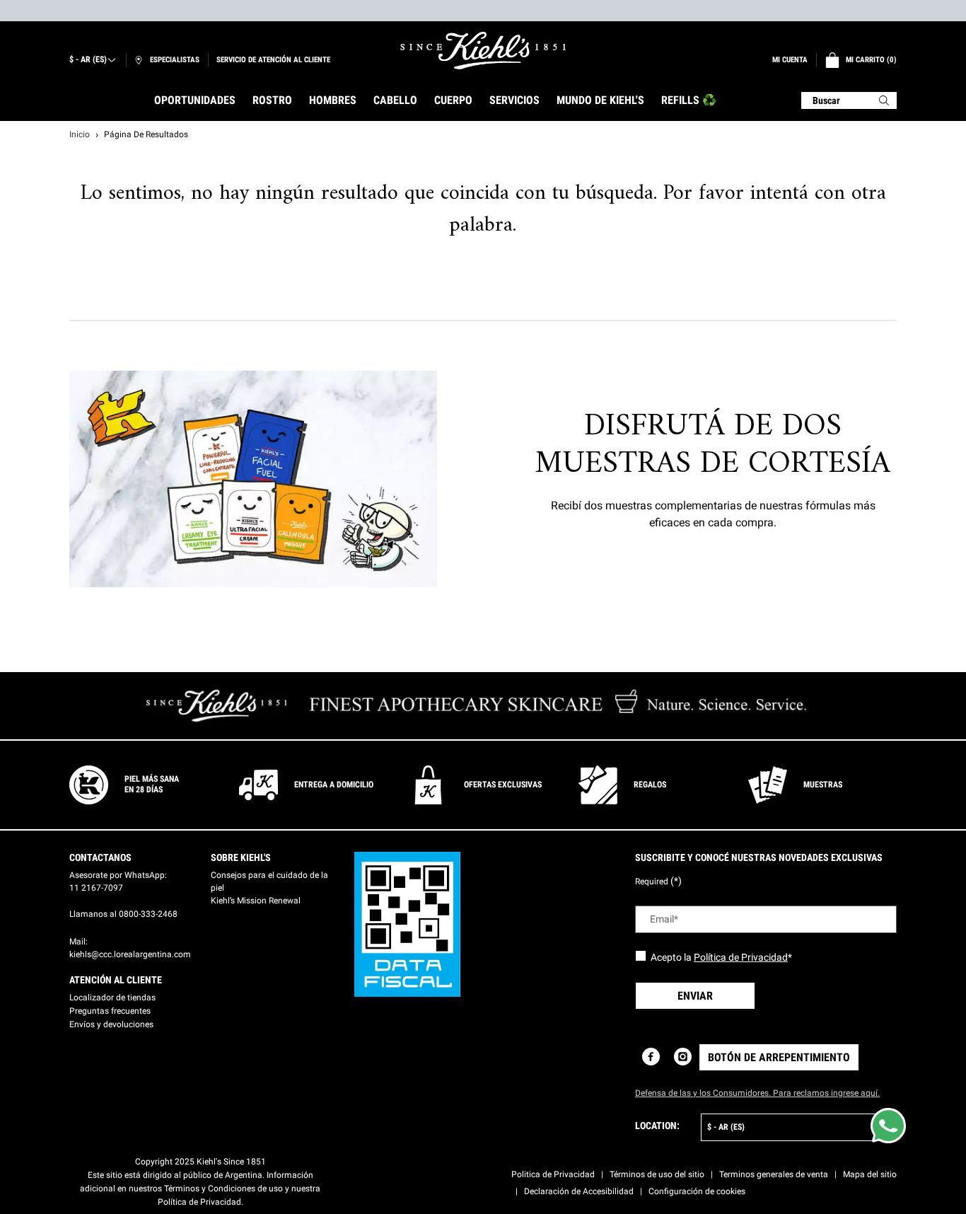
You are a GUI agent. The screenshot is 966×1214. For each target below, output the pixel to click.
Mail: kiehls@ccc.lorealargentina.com (130, 948)
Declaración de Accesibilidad (579, 1191)
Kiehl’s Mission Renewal (256, 901)
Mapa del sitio (870, 1174)
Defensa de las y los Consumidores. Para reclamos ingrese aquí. (757, 1093)
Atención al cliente (115, 979)
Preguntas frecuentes (110, 1011)
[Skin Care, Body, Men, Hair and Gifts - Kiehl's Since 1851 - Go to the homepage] (483, 50)
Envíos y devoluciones (111, 1024)
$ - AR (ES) (88, 59)
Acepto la (721, 957)
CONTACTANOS (100, 857)
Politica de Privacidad (553, 1174)
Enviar (695, 995)
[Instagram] (683, 1057)
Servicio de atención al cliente (273, 59)
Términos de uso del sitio (657, 1174)
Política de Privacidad (741, 957)
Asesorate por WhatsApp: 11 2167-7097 (118, 881)
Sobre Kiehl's (241, 857)
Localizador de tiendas (112, 997)
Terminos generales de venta (773, 1174)
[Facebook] (651, 1057)
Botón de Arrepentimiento (779, 1057)
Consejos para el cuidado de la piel (269, 881)
